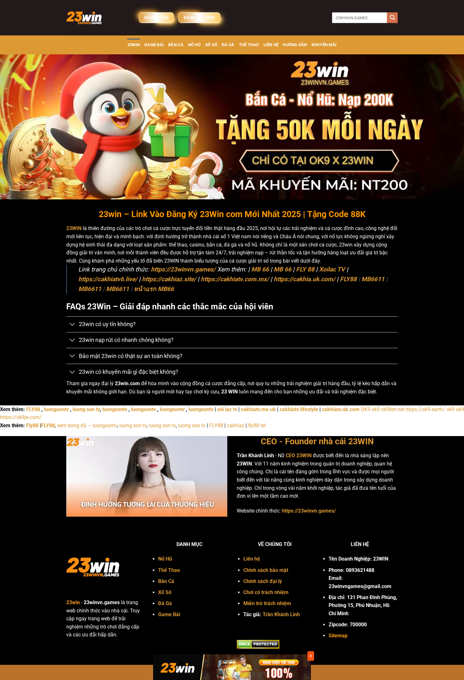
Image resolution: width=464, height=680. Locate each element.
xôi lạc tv (227, 409)
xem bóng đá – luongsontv (87, 425)
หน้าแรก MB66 (154, 289)
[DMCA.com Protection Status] (258, 644)
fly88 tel (257, 425)
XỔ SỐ (211, 44)
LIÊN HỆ (271, 44)
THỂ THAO (249, 44)
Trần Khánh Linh (281, 614)
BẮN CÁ (176, 44)
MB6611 (372, 279)
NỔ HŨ (194, 44)
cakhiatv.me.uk (258, 409)
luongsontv (56, 409)
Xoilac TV (332, 269)
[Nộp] (392, 17)
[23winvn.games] (97, 17)
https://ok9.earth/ (425, 409)
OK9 (365, 409)
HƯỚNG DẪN (295, 44)
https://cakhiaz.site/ (169, 279)
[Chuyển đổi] (72, 325)
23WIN (134, 44)
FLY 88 (305, 269)
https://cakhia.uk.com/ (304, 279)
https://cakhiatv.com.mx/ (235, 279)
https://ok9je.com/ (21, 417)
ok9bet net (392, 409)
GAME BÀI (154, 44)
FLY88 (348, 279)
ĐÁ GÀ (228, 44)
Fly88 (32, 425)
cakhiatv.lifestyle (299, 409)
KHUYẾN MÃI (324, 44)
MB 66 (260, 269)
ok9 (376, 409)
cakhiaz (235, 425)
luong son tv (86, 409)
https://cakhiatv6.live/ (107, 279)
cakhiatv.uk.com (341, 409)
